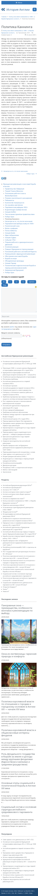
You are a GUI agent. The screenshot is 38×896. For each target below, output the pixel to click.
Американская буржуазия (14, 270)
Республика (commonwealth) (12, 463)
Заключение (7, 472)
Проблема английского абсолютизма (15, 412)
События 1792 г (10, 240)
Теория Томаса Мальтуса (14, 191)
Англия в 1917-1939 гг (11, 490)
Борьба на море (11, 259)
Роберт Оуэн (31, 174)
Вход (30, 893)
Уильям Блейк (10, 233)
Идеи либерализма (12, 235)
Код (4, 285)
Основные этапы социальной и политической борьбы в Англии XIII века (18, 785)
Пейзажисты (9, 200)
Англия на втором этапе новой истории (17, 492)
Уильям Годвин (10, 238)
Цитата (31, 282)
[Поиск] (35, 9)
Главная (4, 17)
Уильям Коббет (10, 212)
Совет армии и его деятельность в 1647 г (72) (18, 839)
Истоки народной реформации (13, 410)
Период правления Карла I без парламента (17, 421)
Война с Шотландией (10, 470)
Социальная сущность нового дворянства (17, 390)
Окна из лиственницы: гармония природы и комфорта (18, 655)
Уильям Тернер (10, 263)
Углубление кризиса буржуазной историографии (19, 377)
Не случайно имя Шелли (14, 205)
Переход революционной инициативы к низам (19, 452)
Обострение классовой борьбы (16, 256)
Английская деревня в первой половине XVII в (18, 388)
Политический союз (12, 226)
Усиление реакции (11, 247)
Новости (6, 591)
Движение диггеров (9, 465)
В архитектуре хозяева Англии (16, 210)
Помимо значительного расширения (18, 198)
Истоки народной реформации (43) (15, 857)
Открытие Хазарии (10, 587)
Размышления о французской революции (20, 254)
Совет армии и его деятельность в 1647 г (17, 454)
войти (12, 327)
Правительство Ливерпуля (14, 189)
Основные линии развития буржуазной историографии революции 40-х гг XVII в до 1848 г (19, 364)
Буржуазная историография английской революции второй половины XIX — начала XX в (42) (19, 862)
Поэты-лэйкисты (11, 231)
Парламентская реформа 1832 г (16, 207)
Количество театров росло (14, 203)
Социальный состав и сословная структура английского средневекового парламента (18, 809)
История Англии (18, 9)
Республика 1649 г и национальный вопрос (18, 467)
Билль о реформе (11, 228)
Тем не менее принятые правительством (19, 214)
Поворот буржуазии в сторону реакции (19, 249)
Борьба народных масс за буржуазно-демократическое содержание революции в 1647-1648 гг (18, 448)
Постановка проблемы (10, 379)
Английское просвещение (12, 487)
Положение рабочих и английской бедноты (21, 252)
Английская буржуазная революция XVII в (17, 485)
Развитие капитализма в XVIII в (13, 505)
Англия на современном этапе (13, 498)
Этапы (5, 589)
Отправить (6, 345)
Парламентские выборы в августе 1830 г (19, 224)
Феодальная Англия (10, 512)
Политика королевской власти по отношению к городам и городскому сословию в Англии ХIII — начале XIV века (18, 705)
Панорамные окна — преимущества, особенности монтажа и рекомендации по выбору (17, 609)
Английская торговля (10, 386)
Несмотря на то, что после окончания (15, 171)
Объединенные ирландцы (14, 261)
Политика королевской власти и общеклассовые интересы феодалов (18, 733)
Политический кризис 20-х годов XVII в (16, 419)
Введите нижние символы (10, 333)
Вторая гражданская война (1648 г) (14, 456)
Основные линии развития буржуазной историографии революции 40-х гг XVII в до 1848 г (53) (19, 844)
